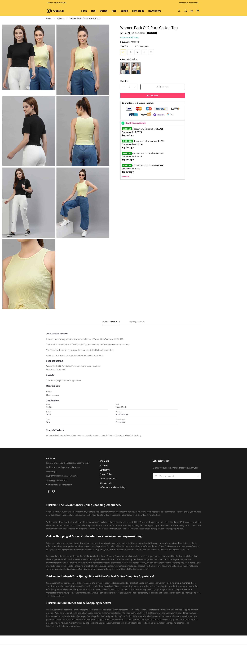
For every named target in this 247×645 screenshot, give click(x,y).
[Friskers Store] (55, 11)
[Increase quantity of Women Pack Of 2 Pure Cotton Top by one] (135, 87)
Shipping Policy (106, 482)
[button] (197, 11)
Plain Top (60, 18)
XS (123, 52)
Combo (124, 11)
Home (84, 11)
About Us (104, 465)
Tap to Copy (128, 135)
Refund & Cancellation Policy (112, 487)
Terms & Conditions (108, 478)
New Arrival (154, 11)
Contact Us (183, 3)
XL (151, 52)
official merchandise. (185, 582)
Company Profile (60, 3)
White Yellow (136, 68)
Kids (114, 11)
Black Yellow (125, 68)
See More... (126, 176)
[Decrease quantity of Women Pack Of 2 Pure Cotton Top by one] (123, 87)
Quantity (124, 81)
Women (103, 11)
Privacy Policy (106, 474)
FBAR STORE (138, 11)
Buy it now (153, 95)
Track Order (193, 3)
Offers (50, 3)
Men (93, 11)
